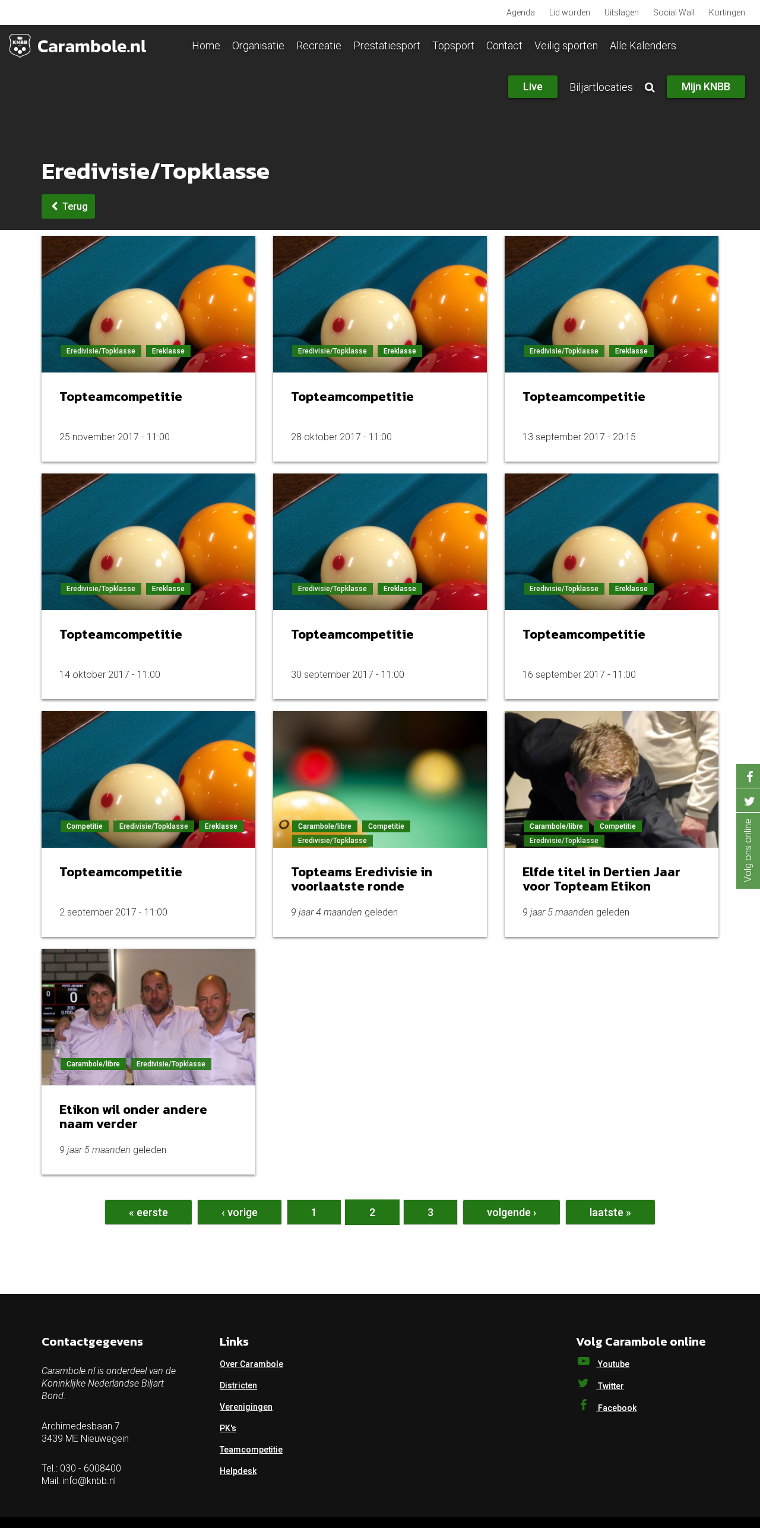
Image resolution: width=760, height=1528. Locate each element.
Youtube (612, 1364)
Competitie (84, 826)
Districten (238, 1385)
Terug (74, 206)
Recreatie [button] (318, 45)
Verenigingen (246, 1407)
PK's (228, 1428)
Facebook (616, 1408)
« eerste (148, 1212)
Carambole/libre (325, 826)
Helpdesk (238, 1471)
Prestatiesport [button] (386, 45)
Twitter (610, 1386)
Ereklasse (168, 351)
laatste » (610, 1212)
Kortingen (727, 12)
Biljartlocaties (601, 87)
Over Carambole (251, 1364)
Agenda (520, 12)
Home (206, 45)
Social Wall (674, 12)
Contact (504, 45)
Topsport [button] (453, 45)
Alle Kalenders (643, 45)
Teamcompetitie (251, 1449)
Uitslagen (621, 12)
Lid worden (569, 12)
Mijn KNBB (706, 86)
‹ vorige (239, 1212)
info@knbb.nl (89, 1480)
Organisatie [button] (258, 45)
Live (533, 86)
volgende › (511, 1212)
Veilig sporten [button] (566, 45)
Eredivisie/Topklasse (100, 351)
